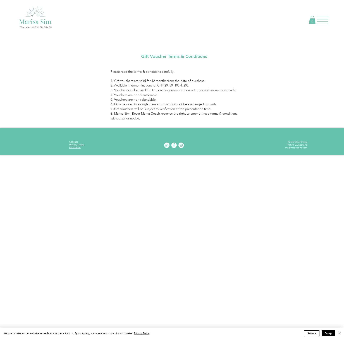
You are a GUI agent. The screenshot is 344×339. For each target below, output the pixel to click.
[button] (312, 20)
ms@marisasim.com (296, 147)
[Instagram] (181, 145)
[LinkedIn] (166, 145)
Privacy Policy (141, 333)
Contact (73, 141)
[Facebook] (174, 145)
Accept (328, 333)
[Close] (340, 333)
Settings (311, 333)
